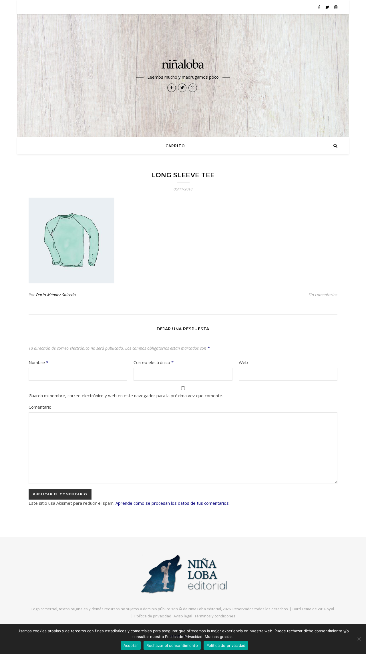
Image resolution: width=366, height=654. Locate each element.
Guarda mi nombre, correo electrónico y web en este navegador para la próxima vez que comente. (126, 395)
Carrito (175, 145)
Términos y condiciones (214, 616)
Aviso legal (183, 616)
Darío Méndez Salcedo (56, 294)
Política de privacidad (152, 616)
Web (243, 362)
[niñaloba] (183, 65)
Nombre (38, 362)
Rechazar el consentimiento (172, 645)
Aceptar (131, 645)
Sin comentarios (323, 294)
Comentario (40, 407)
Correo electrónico (154, 362)
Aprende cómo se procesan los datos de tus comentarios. (173, 503)
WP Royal (326, 608)
